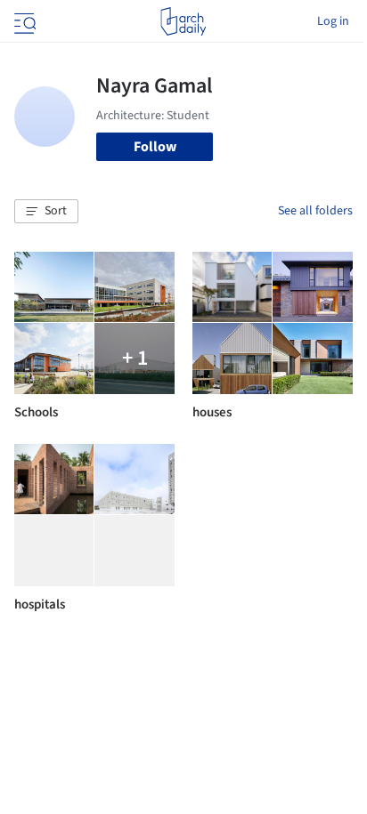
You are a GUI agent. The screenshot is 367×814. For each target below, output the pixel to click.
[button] (46, 211)
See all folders (315, 211)
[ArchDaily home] (183, 21)
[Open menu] (23, 21)
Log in (333, 21)
